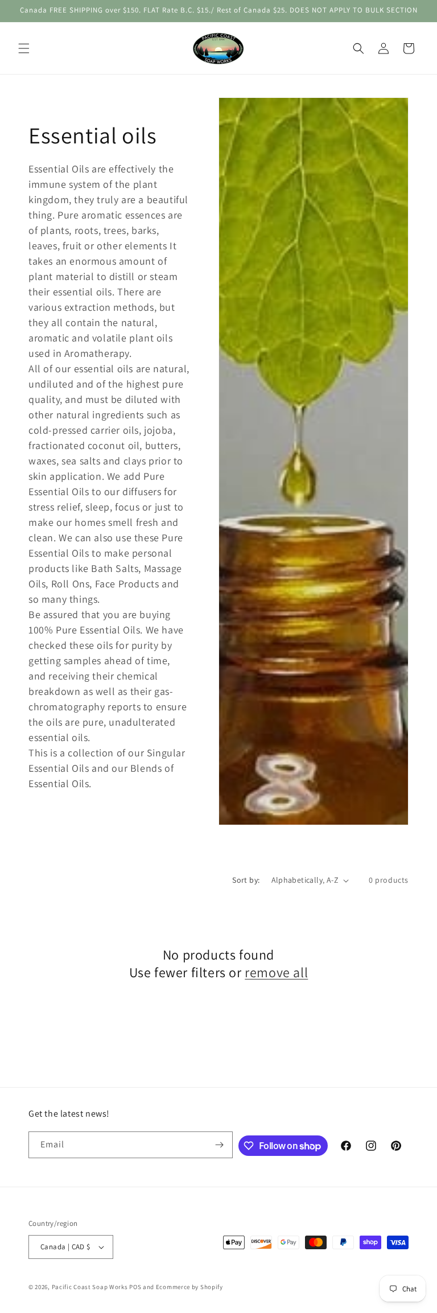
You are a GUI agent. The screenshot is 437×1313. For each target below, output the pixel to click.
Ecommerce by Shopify (189, 1287)
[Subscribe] (219, 1144)
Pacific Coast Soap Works (90, 1287)
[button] (23, 48)
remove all (276, 972)
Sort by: (245, 880)
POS (135, 1287)
